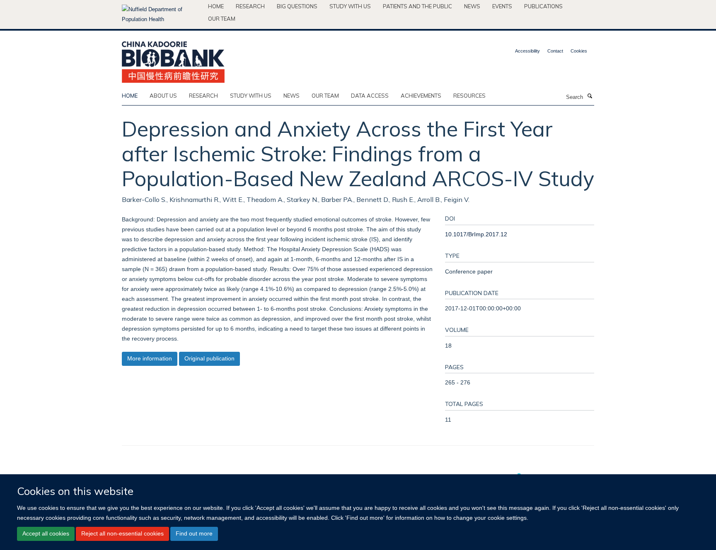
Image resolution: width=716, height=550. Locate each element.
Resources (469, 95)
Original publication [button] (209, 358)
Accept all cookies (45, 533)
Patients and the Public (417, 6)
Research (250, 6)
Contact (555, 50)
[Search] (589, 96)
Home (216, 6)
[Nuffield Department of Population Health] (162, 14)
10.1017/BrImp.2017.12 (476, 234)
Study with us (350, 6)
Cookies (579, 50)
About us (163, 95)
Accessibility (527, 50)
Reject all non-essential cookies (122, 533)
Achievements (421, 95)
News (472, 6)
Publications (543, 6)
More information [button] (149, 358)
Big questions (297, 6)
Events (502, 6)
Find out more (194, 533)
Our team (221, 18)
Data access (370, 95)
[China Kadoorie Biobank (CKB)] (173, 59)
